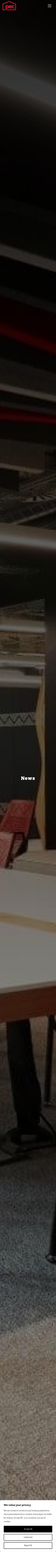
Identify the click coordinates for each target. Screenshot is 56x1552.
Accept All (28, 1529)
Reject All (28, 1545)
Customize (28, 1537)
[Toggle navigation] (50, 6)
